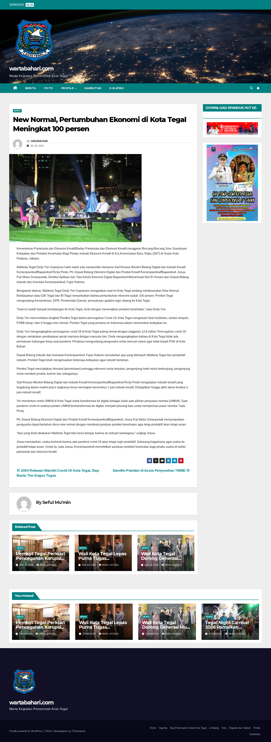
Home (153, 728)
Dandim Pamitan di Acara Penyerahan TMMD (150, 470)
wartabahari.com (31, 68)
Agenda (163, 728)
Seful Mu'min (39, 141)
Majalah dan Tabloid (240, 728)
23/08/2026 (89, 634)
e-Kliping (214, 728)
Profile (67, 88)
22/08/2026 (216, 634)
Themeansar (78, 731)
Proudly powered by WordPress (26, 731)
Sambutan (92, 88)
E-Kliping (117, 88)
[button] (251, 88)
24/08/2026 (26, 634)
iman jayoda (48, 565)
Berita (30, 88)
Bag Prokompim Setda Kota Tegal (188, 728)
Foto (48, 88)
